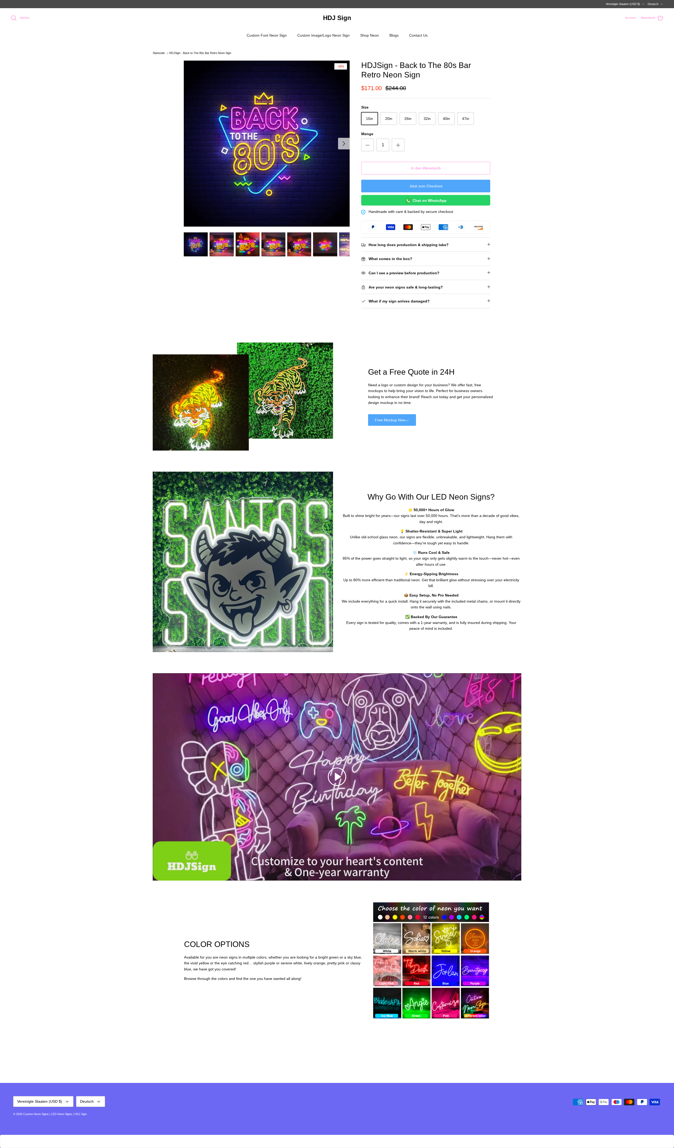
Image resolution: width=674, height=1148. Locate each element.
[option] (267, 144)
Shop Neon (369, 35)
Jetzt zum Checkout (425, 186)
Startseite (159, 53)
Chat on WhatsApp (429, 200)
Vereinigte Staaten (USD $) (623, 4)
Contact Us (418, 35)
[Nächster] (344, 143)
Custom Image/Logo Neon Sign (323, 35)
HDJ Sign (81, 1114)
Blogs (394, 35)
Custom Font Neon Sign (267, 35)
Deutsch (653, 4)
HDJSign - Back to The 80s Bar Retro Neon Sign (200, 53)
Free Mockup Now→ (392, 420)
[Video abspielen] (337, 776)
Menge (367, 134)
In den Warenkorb (426, 168)
